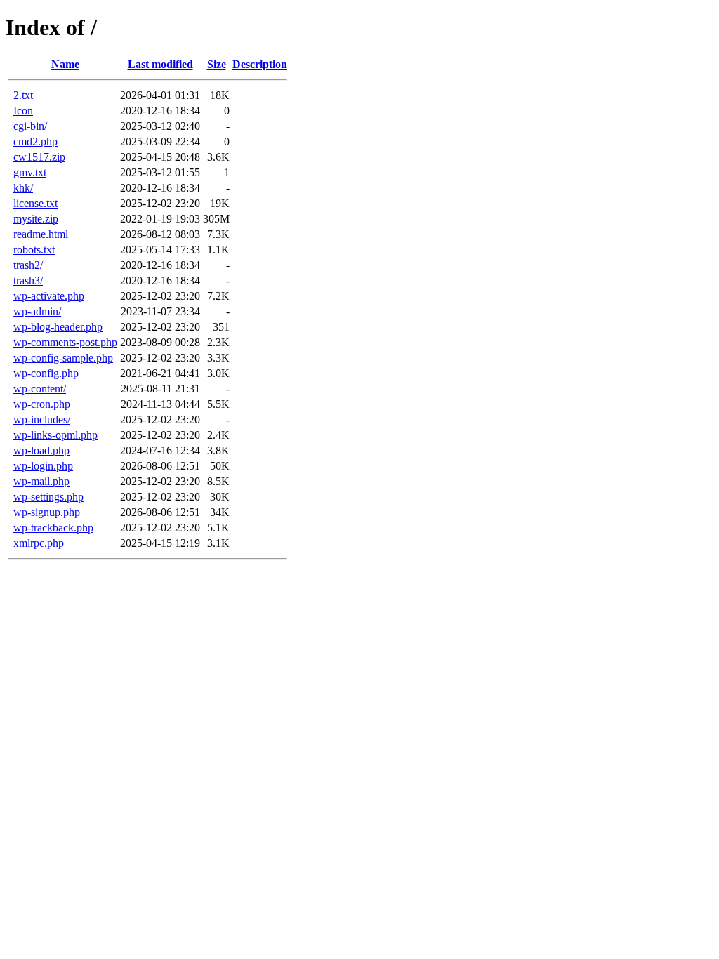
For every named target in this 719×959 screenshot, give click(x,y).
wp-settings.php (48, 497)
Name (65, 64)
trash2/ (28, 265)
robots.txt (34, 250)
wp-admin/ (37, 311)
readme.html (40, 234)
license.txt (35, 203)
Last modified (160, 64)
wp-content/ (39, 389)
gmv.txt (29, 172)
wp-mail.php (41, 481)
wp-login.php (43, 466)
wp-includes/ (41, 419)
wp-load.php (41, 450)
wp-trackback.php (53, 528)
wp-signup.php (46, 512)
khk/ (23, 188)
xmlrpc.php (38, 543)
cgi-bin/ (30, 126)
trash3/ (28, 280)
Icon (23, 111)
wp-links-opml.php (55, 435)
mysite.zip (35, 219)
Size (216, 64)
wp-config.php (46, 373)
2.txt (23, 95)
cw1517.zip (39, 157)
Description (259, 64)
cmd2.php (35, 141)
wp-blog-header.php (58, 327)
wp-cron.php (41, 404)
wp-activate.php (48, 296)
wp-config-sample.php (63, 358)
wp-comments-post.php (65, 342)
